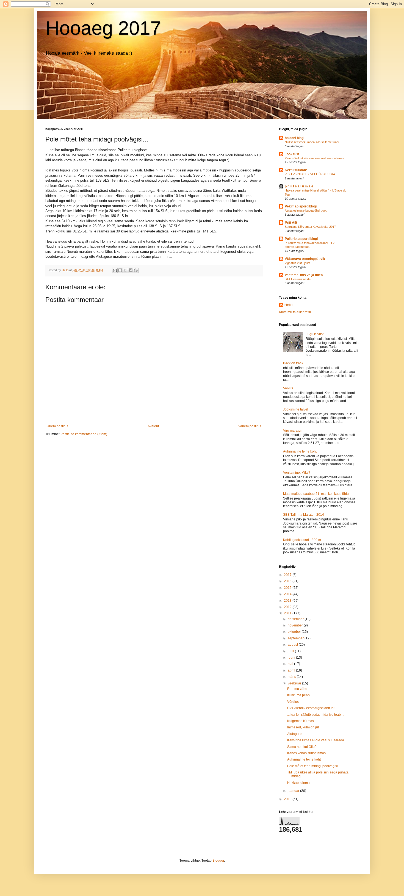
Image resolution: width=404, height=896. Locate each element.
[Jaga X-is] (125, 270)
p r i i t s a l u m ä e (299, 186)
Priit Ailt (291, 222)
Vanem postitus (249, 426)
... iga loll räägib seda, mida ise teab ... (315, 715)
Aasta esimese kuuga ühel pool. (306, 210)
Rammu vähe (297, 689)
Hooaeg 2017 (103, 28)
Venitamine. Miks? (296, 473)
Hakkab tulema (298, 783)
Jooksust (292, 154)
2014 (288, 594)
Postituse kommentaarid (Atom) (83, 434)
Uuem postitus (57, 426)
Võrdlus (293, 702)
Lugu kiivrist (314, 334)
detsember (296, 619)
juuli (291, 651)
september (296, 638)
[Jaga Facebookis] (130, 270)
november (296, 625)
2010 (288, 799)
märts (292, 677)
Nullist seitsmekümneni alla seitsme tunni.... (313, 142)
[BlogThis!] (120, 270)
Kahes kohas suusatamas (306, 753)
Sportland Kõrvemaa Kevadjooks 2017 (310, 226)
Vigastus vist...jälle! (297, 263)
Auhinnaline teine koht (300, 451)
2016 (288, 581)
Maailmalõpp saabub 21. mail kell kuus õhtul (316, 494)
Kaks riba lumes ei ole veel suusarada (315, 740)
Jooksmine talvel (295, 409)
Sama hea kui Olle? (302, 747)
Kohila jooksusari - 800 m (302, 540)
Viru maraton (292, 430)
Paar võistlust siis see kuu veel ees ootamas (314, 158)
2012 (288, 607)
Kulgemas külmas (300, 721)
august (293, 645)
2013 (288, 601)
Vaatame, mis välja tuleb (304, 275)
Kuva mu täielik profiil (295, 312)
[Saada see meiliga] (115, 270)
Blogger (218, 860)
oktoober (295, 632)
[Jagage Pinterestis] (136, 270)
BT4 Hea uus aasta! (298, 279)
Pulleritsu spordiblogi (301, 239)
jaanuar (294, 791)
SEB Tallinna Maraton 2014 (303, 515)
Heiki (288, 305)
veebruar (295, 683)
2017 (288, 575)
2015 (288, 588)
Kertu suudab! (296, 170)
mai (291, 664)
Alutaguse (294, 734)
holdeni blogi (294, 138)
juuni (292, 657)
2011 (288, 613)
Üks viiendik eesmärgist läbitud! (310, 708)
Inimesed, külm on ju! (303, 727)
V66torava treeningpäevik (305, 259)
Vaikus (288, 388)
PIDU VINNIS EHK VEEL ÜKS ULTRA (310, 174)
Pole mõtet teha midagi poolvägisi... (313, 766)
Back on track (293, 363)
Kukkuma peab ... (300, 695)
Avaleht (153, 426)
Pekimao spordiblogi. (301, 206)
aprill (292, 670)
